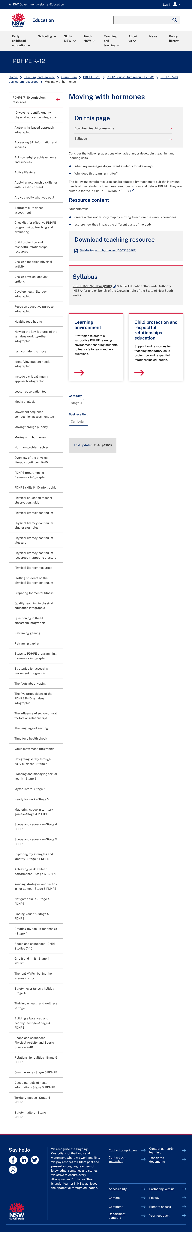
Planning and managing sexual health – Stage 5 (35, 776)
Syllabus (80, 138)
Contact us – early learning (161, 1150)
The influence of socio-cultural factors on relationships (35, 716)
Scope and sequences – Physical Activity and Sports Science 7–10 (34, 1042)
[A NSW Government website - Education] (37, 4)
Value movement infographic (34, 749)
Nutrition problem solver (31, 447)
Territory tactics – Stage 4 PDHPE (32, 1100)
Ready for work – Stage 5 (31, 799)
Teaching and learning (110, 40)
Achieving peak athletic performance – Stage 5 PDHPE (35, 871)
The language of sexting (31, 728)
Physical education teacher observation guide (33, 500)
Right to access (160, 1207)
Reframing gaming (27, 633)
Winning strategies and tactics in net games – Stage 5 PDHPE (35, 886)
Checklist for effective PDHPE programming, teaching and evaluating (35, 227)
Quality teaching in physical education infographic (33, 606)
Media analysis (24, 401)
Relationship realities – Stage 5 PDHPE (35, 1060)
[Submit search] (175, 20)
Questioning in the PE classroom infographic (30, 620)
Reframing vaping (26, 643)
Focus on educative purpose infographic (34, 309)
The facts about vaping (30, 683)
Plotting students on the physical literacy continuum (33, 580)
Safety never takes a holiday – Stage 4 (35, 991)
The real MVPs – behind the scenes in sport (33, 976)
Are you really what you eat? (34, 197)
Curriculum (69, 77)
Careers (114, 1198)
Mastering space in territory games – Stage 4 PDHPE (33, 812)
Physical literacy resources (33, 568)
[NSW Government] (17, 1211)
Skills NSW (68, 38)
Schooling (45, 36)
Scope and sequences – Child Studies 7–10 (34, 946)
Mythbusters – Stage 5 (29, 789)
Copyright (116, 1207)
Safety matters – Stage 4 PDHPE (31, 1115)
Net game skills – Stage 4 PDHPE (32, 901)
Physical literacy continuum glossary (33, 540)
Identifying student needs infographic (32, 364)
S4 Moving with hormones (108, 250)
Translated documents (157, 1159)
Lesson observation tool (30, 391)
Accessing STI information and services (35, 145)
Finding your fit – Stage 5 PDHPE (31, 916)
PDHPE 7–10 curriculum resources (29, 100)
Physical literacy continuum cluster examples (33, 525)
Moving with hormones (30, 437)
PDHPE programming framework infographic (30, 475)
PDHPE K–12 (29, 61)
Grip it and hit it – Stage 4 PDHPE (31, 961)
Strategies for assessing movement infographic (31, 671)
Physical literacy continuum (33, 513)
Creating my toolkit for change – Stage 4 (35, 931)
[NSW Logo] (18, 20)
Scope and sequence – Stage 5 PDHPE (35, 842)
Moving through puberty (31, 427)
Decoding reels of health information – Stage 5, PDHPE (34, 1085)
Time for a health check (30, 738)
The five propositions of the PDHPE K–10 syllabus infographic (33, 698)
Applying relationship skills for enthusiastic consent (35, 185)
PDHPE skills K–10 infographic (35, 487)
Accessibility (118, 1189)
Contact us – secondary (117, 1159)
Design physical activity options (31, 279)
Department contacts (117, 1215)
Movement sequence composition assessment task (35, 414)
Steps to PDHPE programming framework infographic (35, 656)
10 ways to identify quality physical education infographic (36, 115)
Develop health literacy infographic (30, 294)
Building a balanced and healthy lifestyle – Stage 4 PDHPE (32, 1023)
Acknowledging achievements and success (35, 160)
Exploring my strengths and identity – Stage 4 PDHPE (33, 856)
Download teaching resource (94, 128)
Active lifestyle (24, 172)
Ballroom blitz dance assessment (29, 210)
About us (132, 38)
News (153, 36)
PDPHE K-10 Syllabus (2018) (94, 286)
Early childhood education (19, 40)
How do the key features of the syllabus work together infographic (35, 336)
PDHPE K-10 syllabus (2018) (112, 191)
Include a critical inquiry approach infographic (31, 379)
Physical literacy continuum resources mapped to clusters (35, 555)
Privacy (154, 1198)
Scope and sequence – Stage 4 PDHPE (35, 827)
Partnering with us (161, 1189)
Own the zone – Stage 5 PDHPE (35, 1072)
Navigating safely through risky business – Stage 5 (32, 761)
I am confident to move (30, 351)
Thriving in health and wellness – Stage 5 (35, 1006)
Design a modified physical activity (33, 264)
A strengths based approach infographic (34, 130)
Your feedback (159, 1215)
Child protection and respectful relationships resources (30, 247)
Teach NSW (88, 38)
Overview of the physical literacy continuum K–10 (31, 460)
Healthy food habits (28, 321)
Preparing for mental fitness (33, 593)
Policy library (174, 38)
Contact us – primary (123, 1150)
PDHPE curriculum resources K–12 (130, 77)
